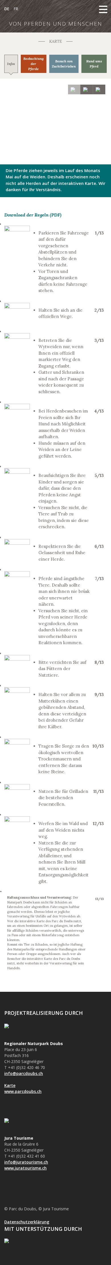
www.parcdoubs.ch (23, 1091)
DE (6, 8)
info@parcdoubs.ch (23, 1073)
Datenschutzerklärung (26, 1222)
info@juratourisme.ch (26, 1162)
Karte (9, 1085)
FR (16, 8)
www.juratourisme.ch (25, 1168)
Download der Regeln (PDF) (32, 215)
